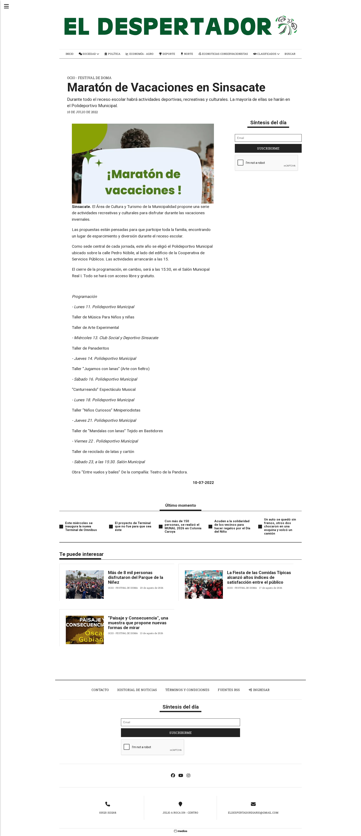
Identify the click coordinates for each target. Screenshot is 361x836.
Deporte (168, 53)
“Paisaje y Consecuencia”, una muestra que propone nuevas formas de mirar (138, 622)
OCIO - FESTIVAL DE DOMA (89, 78)
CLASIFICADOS (267, 53)
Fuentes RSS (229, 690)
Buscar (290, 53)
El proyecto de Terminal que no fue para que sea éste (133, 526)
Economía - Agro (141, 53)
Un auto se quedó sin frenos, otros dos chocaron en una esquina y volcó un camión (280, 526)
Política (113, 53)
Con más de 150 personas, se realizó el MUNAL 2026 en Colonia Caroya (183, 526)
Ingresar (260, 690)
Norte (188, 53)
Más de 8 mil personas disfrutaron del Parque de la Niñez (135, 577)
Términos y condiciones (187, 690)
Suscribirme (268, 148)
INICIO (70, 53)
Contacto (100, 690)
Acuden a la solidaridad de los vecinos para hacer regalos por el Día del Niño (232, 526)
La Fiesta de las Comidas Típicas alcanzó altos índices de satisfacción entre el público (259, 577)
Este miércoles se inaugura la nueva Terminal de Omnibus (81, 526)
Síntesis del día (268, 122)
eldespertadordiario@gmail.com (253, 812)
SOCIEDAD (89, 53)
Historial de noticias (137, 690)
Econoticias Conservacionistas (224, 53)
